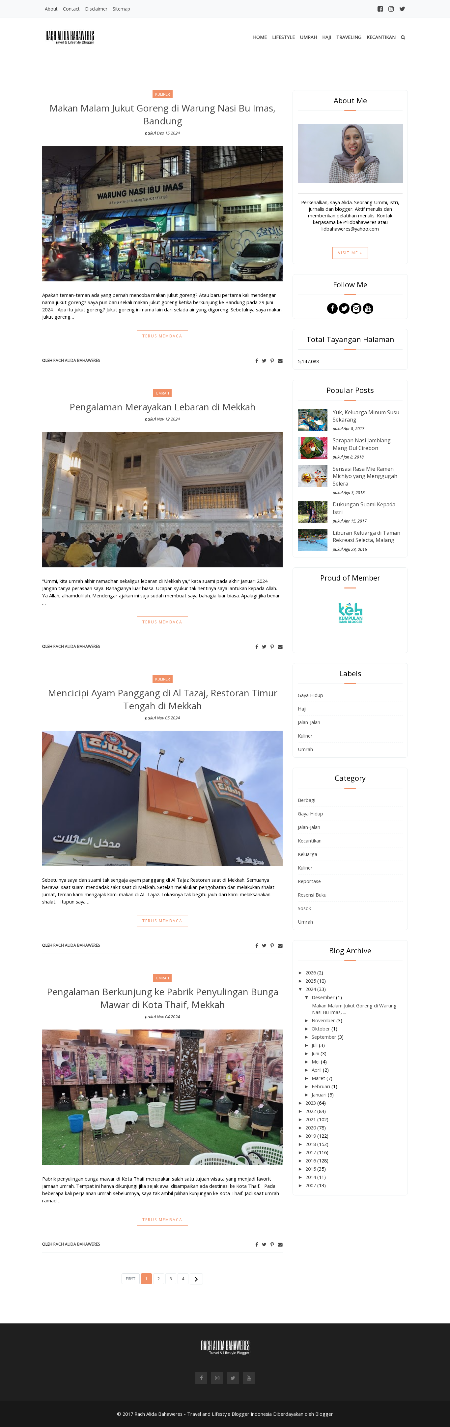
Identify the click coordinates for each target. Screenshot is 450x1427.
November (324, 1020)
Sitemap (121, 9)
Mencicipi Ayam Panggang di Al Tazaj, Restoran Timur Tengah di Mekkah (162, 699)
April (317, 1069)
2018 (311, 1144)
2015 (311, 1168)
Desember (324, 997)
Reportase (309, 881)
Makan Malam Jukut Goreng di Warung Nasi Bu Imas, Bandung (162, 114)
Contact (71, 9)
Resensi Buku (312, 894)
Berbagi (306, 800)
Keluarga (307, 854)
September (325, 1036)
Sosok (304, 908)
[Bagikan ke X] (264, 360)
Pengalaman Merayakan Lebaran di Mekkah (163, 406)
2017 (311, 1152)
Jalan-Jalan (309, 722)
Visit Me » (350, 253)
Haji (326, 37)
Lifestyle (283, 37)
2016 (311, 1160)
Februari (321, 1086)
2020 (311, 1127)
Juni (316, 1053)
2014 (311, 1177)
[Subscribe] (368, 307)
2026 (311, 972)
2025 (311, 980)
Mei (316, 1061)
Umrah (308, 37)
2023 (311, 1102)
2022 (311, 1111)
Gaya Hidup (310, 695)
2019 (311, 1135)
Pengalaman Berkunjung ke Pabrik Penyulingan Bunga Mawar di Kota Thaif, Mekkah (162, 998)
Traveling (348, 37)
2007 (311, 1185)
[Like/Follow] (332, 307)
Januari (320, 1094)
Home (260, 37)
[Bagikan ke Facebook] (256, 360)
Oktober (321, 1028)
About (51, 9)
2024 (311, 989)
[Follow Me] (344, 307)
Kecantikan (381, 37)
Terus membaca (162, 336)
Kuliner (305, 735)
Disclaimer (96, 9)
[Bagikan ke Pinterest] (272, 360)
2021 (311, 1119)
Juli (315, 1045)
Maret (319, 1078)
